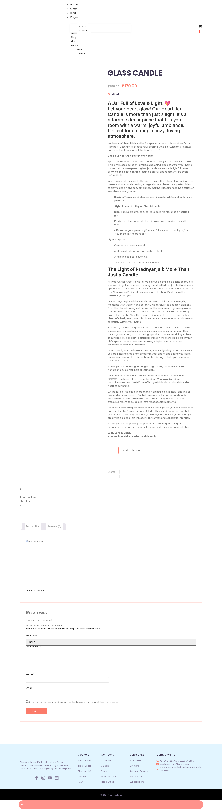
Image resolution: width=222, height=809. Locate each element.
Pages (74, 45)
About (80, 49)
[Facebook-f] (36, 778)
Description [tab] (33, 526)
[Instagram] (43, 778)
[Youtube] (50, 778)
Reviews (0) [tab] (54, 526)
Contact (81, 53)
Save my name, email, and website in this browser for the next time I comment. (73, 702)
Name (30, 674)
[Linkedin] (56, 778)
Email (30, 688)
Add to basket (132, 450)
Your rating (33, 635)
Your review (33, 647)
